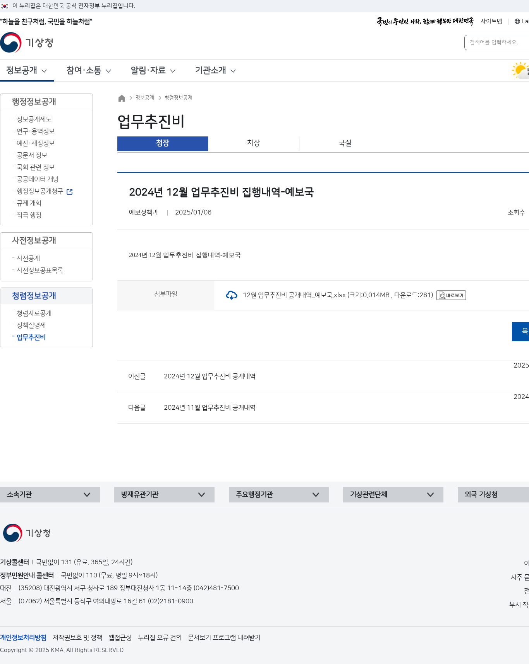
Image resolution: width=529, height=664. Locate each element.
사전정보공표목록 (40, 270)
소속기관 (19, 495)
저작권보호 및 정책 (77, 637)
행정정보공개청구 (40, 191)
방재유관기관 (139, 495)
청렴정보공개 (178, 97)
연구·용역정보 (36, 131)
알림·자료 (148, 70)
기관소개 (210, 70)
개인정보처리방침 (23, 637)
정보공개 (21, 70)
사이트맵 (491, 21)
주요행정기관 (254, 495)
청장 (162, 143)
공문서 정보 (32, 155)
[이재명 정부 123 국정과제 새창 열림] (425, 21)
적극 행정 (29, 215)
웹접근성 (120, 637)
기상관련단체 (368, 495)
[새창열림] (451, 295)
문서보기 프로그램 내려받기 (224, 637)
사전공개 (28, 258)
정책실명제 (31, 325)
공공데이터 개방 (38, 179)
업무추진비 (31, 337)
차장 (253, 143)
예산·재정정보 (36, 143)
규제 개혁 (29, 203)
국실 (345, 143)
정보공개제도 (34, 119)
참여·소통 (84, 70)
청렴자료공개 (34, 313)
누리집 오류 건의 (160, 637)
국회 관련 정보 (36, 167)
